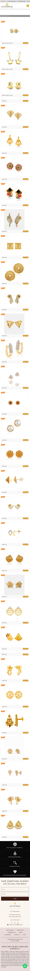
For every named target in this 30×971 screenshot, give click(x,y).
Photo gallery (10, 930)
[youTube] (18, 922)
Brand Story (3, 1)
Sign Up (20, 932)
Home (2, 16)
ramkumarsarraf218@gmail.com (16, 924)
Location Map (7, 934)
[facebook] (12, 922)
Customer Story (12, 932)
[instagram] (14, 922)
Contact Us (17, 934)
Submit (15, 898)
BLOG (24, 934)
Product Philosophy (11, 1)
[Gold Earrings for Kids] (15, 31)
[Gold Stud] (15, 115)
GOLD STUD (7, 16)
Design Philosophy (22, 1)
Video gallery (20, 930)
